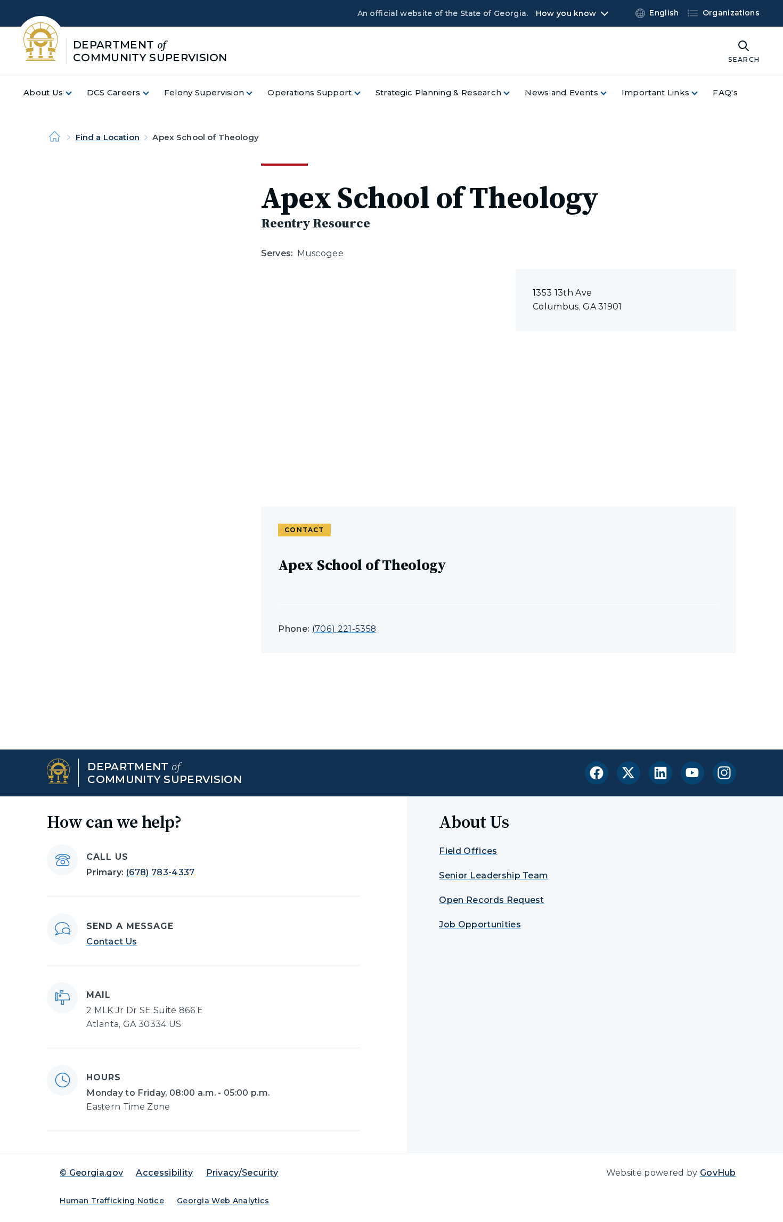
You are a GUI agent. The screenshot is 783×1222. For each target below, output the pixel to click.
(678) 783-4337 (160, 872)
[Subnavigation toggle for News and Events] (610, 93)
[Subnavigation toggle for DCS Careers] (152, 93)
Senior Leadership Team (493, 875)
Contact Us (111, 941)
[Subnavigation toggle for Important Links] (701, 93)
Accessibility (164, 1173)
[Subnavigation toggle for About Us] (75, 93)
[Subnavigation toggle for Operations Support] (364, 93)
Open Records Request (491, 900)
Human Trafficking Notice (112, 1200)
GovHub (718, 1173)
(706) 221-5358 (344, 629)
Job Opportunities (479, 924)
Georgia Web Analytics (223, 1200)
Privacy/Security (242, 1173)
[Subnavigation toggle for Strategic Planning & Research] (513, 93)
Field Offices (468, 851)
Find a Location (108, 137)
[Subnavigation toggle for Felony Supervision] (255, 93)
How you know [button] (566, 13)
